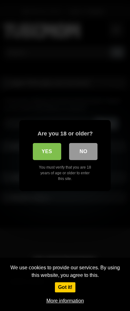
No (83, 151)
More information (65, 300)
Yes (47, 151)
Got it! (65, 287)
